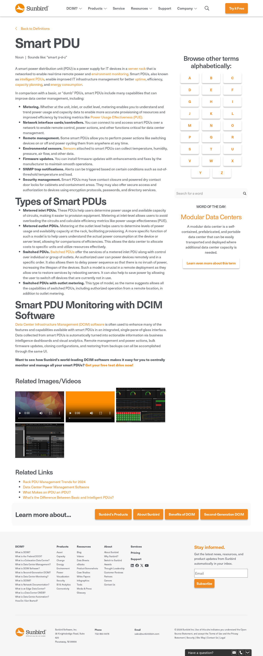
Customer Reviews (113, 572)
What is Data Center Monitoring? (31, 576)
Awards (108, 564)
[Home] (32, 7)
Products (95, 8)
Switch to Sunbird (113, 560)
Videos (80, 556)
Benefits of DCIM (182, 514)
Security (61, 580)
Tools (79, 584)
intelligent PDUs (32, 79)
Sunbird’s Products (113, 514)
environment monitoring (109, 73)
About (108, 546)
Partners (108, 576)
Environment (63, 568)
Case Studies (83, 572)
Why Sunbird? (111, 556)
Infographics (83, 580)
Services (136, 546)
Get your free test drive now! (109, 365)
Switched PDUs (62, 251)
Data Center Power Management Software (56, 486)
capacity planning (28, 84)
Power (60, 572)
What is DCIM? (22, 552)
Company (185, 8)
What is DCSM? (23, 580)
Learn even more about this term (211, 263)
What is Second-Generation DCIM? (32, 572)
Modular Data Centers (211, 217)
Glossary (81, 592)
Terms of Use (215, 633)
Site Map (200, 637)
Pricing (135, 552)
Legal (222, 637)
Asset (59, 552)
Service (119, 8)
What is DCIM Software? (27, 568)
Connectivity (63, 588)
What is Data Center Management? (32, 564)
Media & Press (84, 588)
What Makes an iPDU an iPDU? (47, 492)
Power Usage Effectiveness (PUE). (116, 117)
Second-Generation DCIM (224, 514)
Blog (79, 552)
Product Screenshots (87, 568)
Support (164, 8)
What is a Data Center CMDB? (30, 592)
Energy (60, 564)
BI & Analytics (63, 584)
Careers (108, 580)
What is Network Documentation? (32, 584)
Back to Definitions (35, 28)
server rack (137, 68)
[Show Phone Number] (240, 652)
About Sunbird (148, 514)
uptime (140, 79)
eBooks (81, 564)
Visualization (63, 576)
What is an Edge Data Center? (30, 588)
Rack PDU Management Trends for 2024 (54, 481)
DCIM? (72, 8)
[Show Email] (234, 652)
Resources (139, 8)
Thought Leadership (114, 568)
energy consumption (66, 84)
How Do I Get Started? (26, 600)
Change (60, 560)
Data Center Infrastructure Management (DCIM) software (59, 324)
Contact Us (109, 584)
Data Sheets (83, 560)
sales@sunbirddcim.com (147, 633)
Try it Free (236, 8)
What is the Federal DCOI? (28, 556)
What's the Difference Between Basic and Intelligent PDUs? (68, 497)
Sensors (69, 148)
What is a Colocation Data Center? (32, 560)
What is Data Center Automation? (32, 596)
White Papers (83, 576)
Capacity (61, 556)
